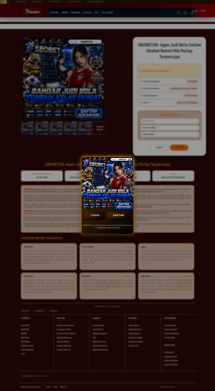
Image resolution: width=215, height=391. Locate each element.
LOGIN (94, 215)
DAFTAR (118, 215)
